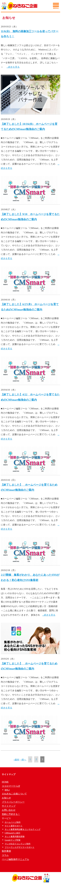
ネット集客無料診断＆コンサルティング (22, 829)
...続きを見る (13, 67)
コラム (5, 855)
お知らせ (6, 798)
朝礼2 (7, 790)
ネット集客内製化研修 (15, 836)
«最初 (16, 759)
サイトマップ (8, 806)
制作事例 (6, 851)
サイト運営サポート (14, 826)
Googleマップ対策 (12, 840)
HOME (5, 782)
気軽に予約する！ (11, 814)
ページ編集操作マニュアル (15, 859)
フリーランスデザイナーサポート (19, 847)
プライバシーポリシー (13, 802)
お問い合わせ (8, 810)
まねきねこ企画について (14, 793)
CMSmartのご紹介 (12, 833)
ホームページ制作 (13, 822)
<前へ (23, 759)
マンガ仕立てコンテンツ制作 (17, 844)
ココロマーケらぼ (11, 786)
